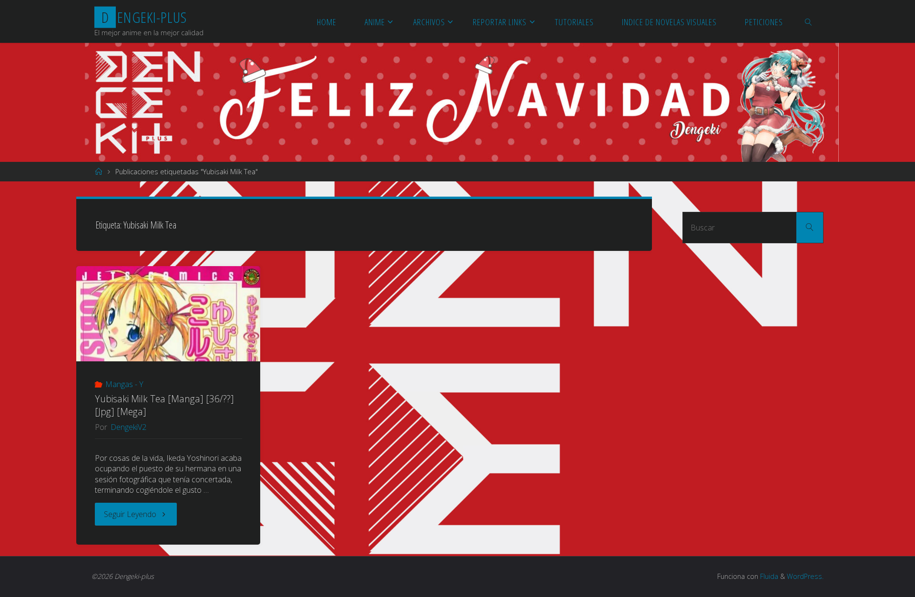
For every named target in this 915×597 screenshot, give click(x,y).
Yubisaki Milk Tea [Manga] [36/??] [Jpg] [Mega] (164, 405)
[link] (809, 21)
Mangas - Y (124, 384)
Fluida (768, 576)
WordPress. (805, 576)
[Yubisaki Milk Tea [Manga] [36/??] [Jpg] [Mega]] (168, 324)
